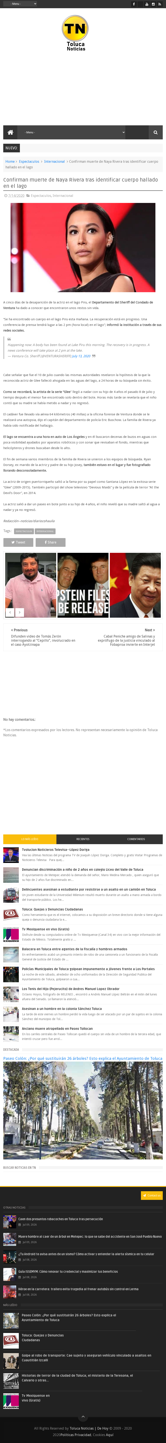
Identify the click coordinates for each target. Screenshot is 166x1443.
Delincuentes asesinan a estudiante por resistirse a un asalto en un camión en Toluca (89, 889)
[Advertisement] (40, 88)
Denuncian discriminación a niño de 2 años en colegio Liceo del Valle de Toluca (82, 870)
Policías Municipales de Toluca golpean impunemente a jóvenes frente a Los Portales (88, 969)
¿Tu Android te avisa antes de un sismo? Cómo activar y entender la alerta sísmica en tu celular (86, 1254)
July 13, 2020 (81, 356)
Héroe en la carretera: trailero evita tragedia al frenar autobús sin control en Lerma (78, 1289)
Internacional (54, 161)
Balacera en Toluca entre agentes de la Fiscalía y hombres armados (74, 949)
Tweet (20, 542)
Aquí (109, 1435)
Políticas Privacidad (76, 1435)
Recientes (83, 839)
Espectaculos (29, 161)
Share (52, 542)
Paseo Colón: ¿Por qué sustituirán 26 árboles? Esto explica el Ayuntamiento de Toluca (82, 1058)
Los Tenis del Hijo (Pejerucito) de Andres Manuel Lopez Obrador (71, 989)
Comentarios (136, 839)
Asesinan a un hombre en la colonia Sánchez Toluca (62, 1009)
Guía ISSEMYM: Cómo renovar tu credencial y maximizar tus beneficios (68, 1272)
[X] (140, 4)
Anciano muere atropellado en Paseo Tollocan (57, 1029)
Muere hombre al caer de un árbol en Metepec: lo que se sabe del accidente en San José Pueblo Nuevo (90, 1237)
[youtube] (147, 4)
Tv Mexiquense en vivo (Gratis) (45, 929)
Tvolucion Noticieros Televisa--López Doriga (55, 850)
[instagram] (153, 4)
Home (10, 161)
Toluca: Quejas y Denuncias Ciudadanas (52, 909)
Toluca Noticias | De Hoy (89, 1428)
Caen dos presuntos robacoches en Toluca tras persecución (60, 1219)
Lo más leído (29, 839)
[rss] (160, 4)
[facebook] (134, 4)
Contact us (154, 1195)
